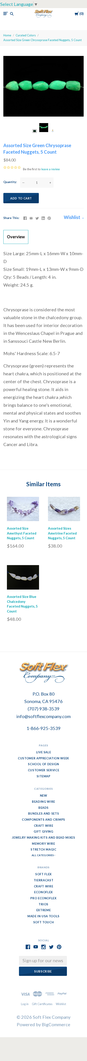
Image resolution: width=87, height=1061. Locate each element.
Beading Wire (43, 801)
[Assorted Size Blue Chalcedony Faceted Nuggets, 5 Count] (23, 578)
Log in (25, 1004)
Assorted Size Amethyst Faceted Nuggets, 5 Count (21, 533)
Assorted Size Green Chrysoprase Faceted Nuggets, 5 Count (42, 40)
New (43, 795)
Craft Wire (43, 825)
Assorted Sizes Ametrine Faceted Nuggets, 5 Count (62, 533)
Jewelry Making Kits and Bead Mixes (43, 837)
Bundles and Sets (43, 813)
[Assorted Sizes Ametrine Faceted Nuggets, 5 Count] (64, 510)
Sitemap (43, 776)
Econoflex (43, 892)
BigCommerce (56, 1024)
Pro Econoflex (43, 898)
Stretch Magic (43, 849)
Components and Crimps (43, 819)
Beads (43, 807)
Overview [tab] (16, 236)
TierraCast (44, 880)
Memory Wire (43, 843)
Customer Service (43, 770)
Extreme (43, 910)
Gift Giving (43, 831)
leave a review (50, 169)
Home (7, 35)
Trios (43, 904)
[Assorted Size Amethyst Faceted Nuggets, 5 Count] (23, 510)
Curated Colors (26, 35)
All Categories (43, 855)
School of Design (43, 764)
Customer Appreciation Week (43, 758)
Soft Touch (43, 922)
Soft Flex (43, 874)
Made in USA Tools (43, 916)
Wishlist (72, 217)
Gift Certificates (42, 1004)
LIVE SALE (43, 752)
